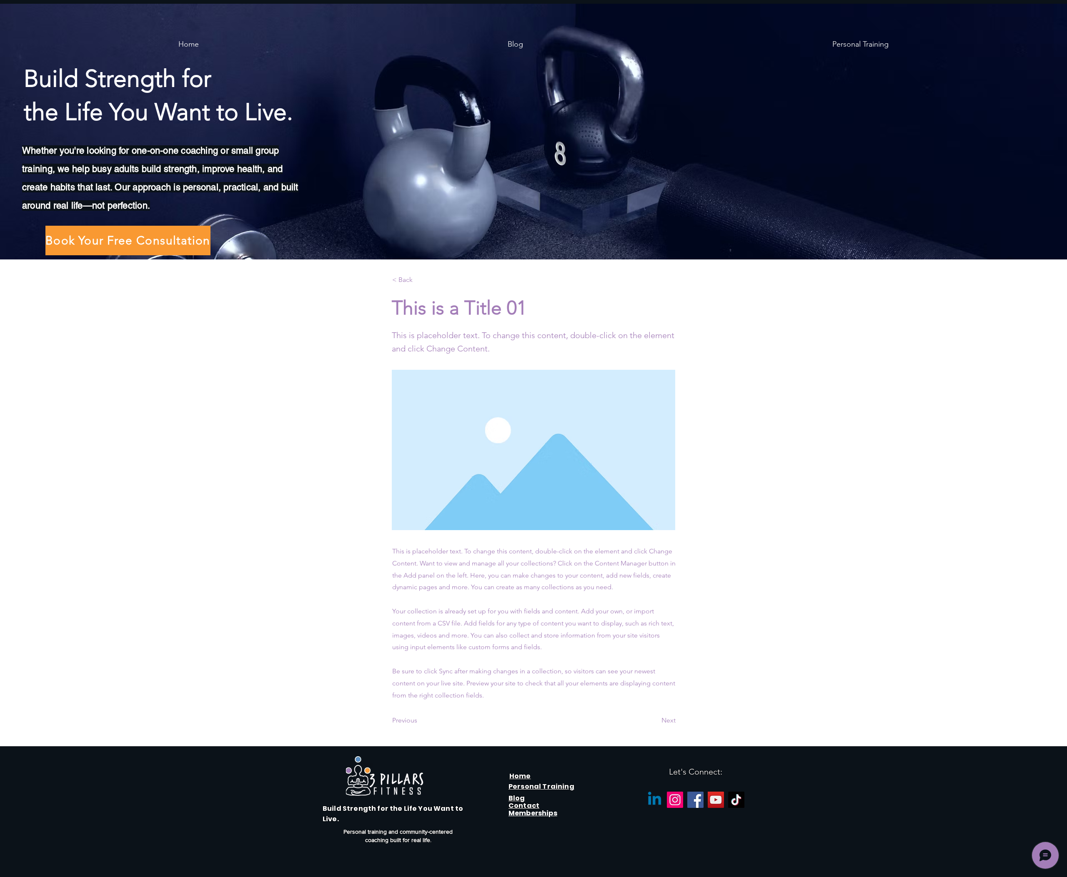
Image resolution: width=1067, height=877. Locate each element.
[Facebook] (695, 800)
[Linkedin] (654, 800)
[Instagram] (675, 800)
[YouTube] (716, 800)
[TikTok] (736, 800)
